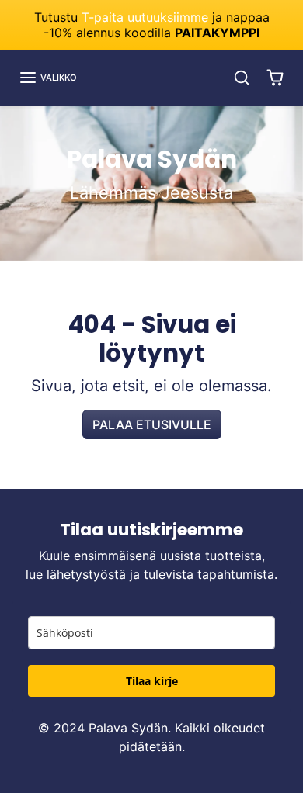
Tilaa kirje (152, 681)
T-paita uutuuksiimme (145, 17)
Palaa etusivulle (151, 424)
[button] (47, 77)
